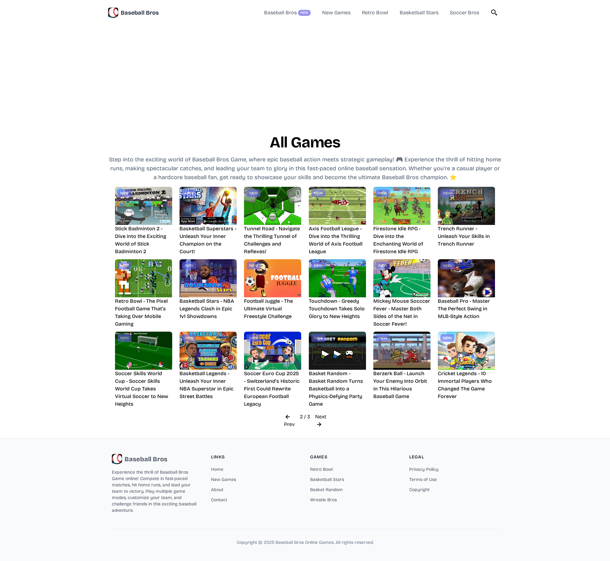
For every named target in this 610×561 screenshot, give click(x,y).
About (217, 489)
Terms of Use (423, 479)
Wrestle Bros (323, 500)
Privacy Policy (423, 469)
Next (320, 417)
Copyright (419, 489)
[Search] (494, 12)
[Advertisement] (305, 69)
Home (217, 469)
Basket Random (326, 489)
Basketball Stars (327, 479)
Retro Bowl (321, 469)
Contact (219, 500)
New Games (223, 479)
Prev (289, 424)
